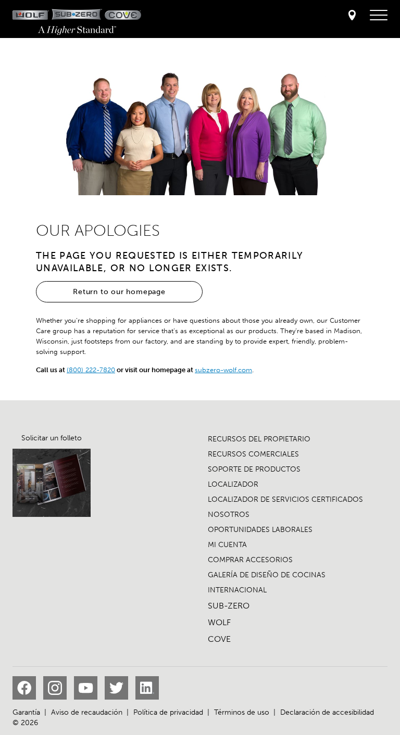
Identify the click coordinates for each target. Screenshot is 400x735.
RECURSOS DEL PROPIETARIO (259, 439)
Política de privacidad (168, 712)
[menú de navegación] (379, 15)
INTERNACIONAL (237, 590)
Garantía (26, 712)
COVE (219, 639)
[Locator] (352, 15)
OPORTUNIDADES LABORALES (260, 529)
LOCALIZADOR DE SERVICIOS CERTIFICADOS (285, 499)
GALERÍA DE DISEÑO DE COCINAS (267, 575)
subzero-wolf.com (223, 370)
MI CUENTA (227, 544)
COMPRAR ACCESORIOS (250, 559)
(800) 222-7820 (91, 370)
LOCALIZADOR (233, 484)
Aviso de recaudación (86, 712)
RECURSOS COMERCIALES (253, 454)
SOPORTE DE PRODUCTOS (254, 469)
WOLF (219, 622)
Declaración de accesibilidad (327, 712)
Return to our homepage (119, 291)
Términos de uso (241, 712)
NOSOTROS (228, 514)
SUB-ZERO (228, 606)
